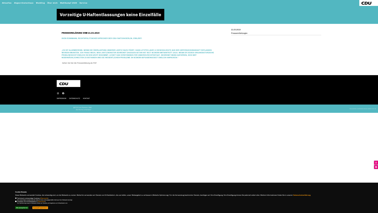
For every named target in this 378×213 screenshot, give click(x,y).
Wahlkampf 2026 (68, 3)
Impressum (61, 98)
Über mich (52, 3)
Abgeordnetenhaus (24, 3)
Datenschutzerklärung (301, 195)
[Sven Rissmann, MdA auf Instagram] (58, 93)
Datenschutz (74, 98)
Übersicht (44, 198)
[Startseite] (68, 83)
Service (83, 3)
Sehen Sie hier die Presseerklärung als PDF (79, 63)
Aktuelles (7, 3)
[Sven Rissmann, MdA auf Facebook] (63, 93)
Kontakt (86, 98)
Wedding (40, 3)
